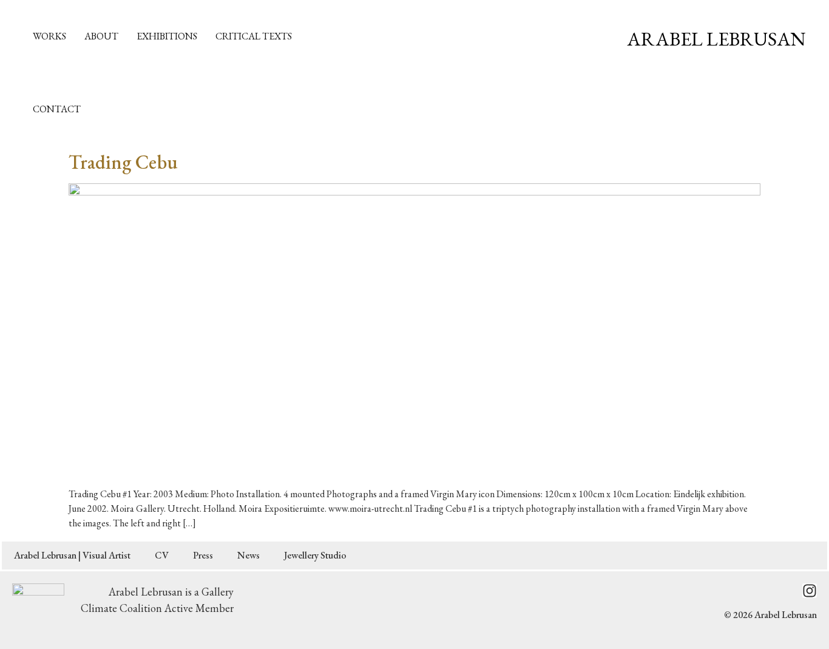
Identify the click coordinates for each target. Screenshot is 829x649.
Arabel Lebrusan (716, 39)
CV (162, 555)
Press (203, 555)
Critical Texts (253, 36)
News (248, 555)
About (101, 36)
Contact (57, 109)
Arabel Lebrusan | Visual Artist (72, 555)
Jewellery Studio (315, 555)
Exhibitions (167, 36)
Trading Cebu (123, 162)
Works (49, 36)
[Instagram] (809, 590)
